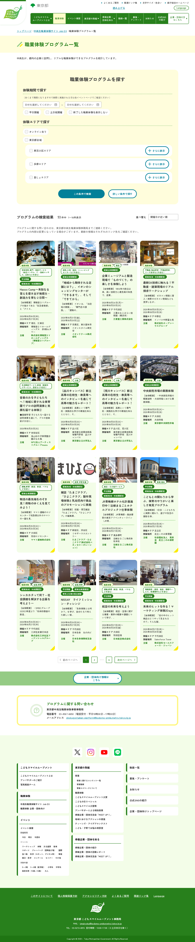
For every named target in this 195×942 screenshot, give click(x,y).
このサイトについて (42, 896)
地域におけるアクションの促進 (90, 819)
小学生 (50, 867)
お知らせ (135, 789)
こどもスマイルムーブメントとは (36, 775)
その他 (58, 857)
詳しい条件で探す (122, 194)
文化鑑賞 (47, 846)
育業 (77, 775)
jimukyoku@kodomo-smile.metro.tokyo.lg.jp (101, 923)
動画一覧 (135, 767)
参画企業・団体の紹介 (86, 847)
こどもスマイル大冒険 (86, 805)
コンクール (38, 857)
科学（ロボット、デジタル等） (43, 854)
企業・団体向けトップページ (146, 811)
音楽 (55, 846)
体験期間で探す (34, 89)
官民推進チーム (27, 784)
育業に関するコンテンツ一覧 (89, 780)
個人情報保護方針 (67, 896)
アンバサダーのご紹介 (31, 780)
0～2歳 (25, 867)
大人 (46, 871)
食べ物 (25, 854)
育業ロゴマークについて (87, 788)
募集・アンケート (139, 778)
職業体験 (79, 792)
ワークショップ (28, 846)
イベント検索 (26, 828)
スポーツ (26, 850)
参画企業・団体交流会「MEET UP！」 (93, 814)
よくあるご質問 (111, 3)
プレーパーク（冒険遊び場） (44, 850)
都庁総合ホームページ (178, 3)
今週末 (37, 837)
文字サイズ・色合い (152, 3)
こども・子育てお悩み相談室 (89, 827)
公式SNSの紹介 (138, 800)
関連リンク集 (130, 3)
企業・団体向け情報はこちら (96, 678)
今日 (24, 837)
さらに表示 (158, 150)
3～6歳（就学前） (37, 867)
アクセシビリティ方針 (94, 896)
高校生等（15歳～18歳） (32, 871)
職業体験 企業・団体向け (32, 808)
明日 (30, 837)
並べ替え (141, 217)
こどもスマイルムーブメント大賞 (91, 797)
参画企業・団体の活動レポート (90, 851)
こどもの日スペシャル (86, 801)
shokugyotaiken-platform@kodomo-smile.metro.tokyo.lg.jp (98, 717)
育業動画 (80, 784)
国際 (60, 850)
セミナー (49, 857)
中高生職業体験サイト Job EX (35, 804)
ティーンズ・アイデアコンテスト (91, 823)
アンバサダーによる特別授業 (89, 810)
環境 (60, 854)
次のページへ (124, 660)
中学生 (58, 867)
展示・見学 (26, 857)
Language (181, 7)
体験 (39, 846)
